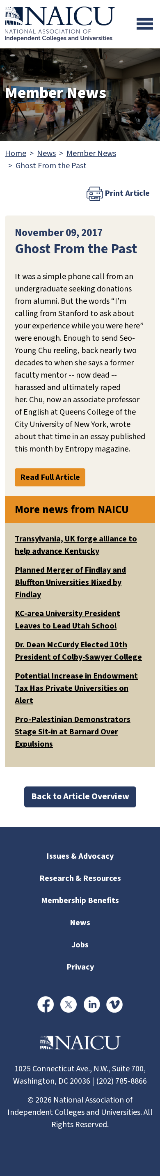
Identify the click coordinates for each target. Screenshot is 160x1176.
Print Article (126, 193)
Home (15, 153)
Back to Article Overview (80, 796)
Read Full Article (50, 477)
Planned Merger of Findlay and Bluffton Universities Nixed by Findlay (70, 582)
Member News (91, 153)
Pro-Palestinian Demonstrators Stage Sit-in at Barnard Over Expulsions (72, 732)
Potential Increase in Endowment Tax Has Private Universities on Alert (76, 688)
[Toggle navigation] (145, 24)
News (46, 153)
